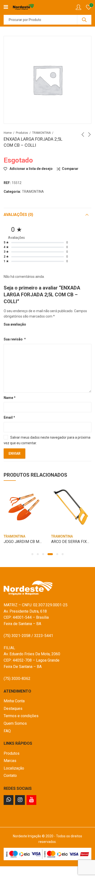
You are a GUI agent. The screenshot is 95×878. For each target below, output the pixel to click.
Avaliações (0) (18, 214)
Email (9, 417)
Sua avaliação (15, 324)
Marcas (10, 760)
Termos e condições (21, 716)
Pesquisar (84, 20)
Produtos (22, 133)
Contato (10, 775)
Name (10, 398)
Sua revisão (15, 339)
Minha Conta (14, 701)
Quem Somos (15, 723)
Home (8, 133)
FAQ (7, 731)
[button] (32, 554)
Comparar (70, 169)
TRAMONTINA (41, 133)
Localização (14, 768)
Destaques (13, 708)
